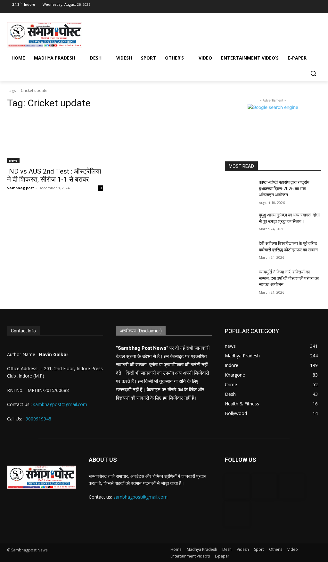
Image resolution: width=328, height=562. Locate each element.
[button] (313, 73)
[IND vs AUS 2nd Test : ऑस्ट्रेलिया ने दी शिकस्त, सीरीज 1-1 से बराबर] (55, 139)
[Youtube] (315, 6)
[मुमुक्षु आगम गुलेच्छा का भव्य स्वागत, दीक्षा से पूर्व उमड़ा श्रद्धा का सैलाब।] (239, 222)
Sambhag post (20, 187)
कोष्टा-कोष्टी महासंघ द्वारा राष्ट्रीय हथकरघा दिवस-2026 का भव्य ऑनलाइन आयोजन (284, 188)
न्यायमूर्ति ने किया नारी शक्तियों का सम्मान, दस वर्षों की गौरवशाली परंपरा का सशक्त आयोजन (289, 278)
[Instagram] (289, 6)
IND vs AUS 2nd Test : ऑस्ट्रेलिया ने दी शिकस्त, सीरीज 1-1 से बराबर (54, 175)
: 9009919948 (37, 419)
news (13, 160)
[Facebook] (276, 6)
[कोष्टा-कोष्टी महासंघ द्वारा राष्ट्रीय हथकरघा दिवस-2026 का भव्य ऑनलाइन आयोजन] (239, 189)
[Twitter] (302, 6)
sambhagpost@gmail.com (59, 404)
